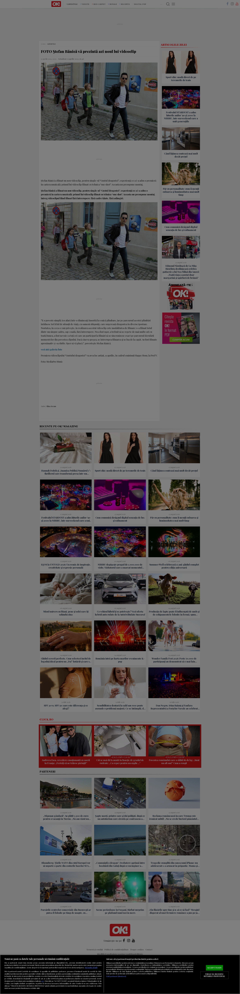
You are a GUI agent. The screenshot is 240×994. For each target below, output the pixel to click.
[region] (120, 974)
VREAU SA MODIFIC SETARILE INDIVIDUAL (214, 975)
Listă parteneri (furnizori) (116, 976)
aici (42, 981)
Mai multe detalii (91, 967)
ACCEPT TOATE (214, 967)
